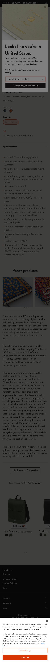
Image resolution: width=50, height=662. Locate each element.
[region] (25, 640)
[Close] (47, 621)
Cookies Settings (25, 650)
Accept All (25, 657)
